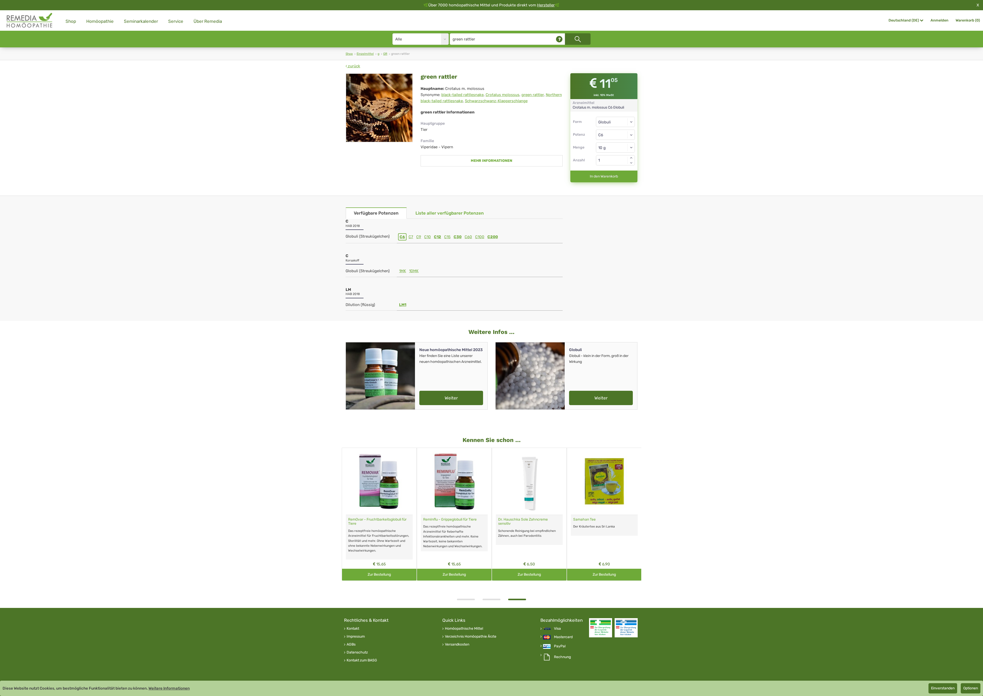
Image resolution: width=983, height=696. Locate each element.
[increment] (631, 157)
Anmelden (939, 20)
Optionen (970, 688)
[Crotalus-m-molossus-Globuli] (379, 108)
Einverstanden (943, 688)
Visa (557, 628)
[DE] (29, 20)
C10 (427, 237)
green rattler (532, 94)
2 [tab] (491, 599)
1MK (402, 271)
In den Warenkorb (604, 176)
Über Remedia (208, 21)
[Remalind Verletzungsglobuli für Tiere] (604, 481)
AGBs (351, 644)
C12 (437, 237)
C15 (447, 237)
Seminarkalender (141, 21)
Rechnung (562, 657)
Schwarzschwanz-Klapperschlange (496, 101)
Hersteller (546, 5)
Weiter (451, 397)
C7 (411, 237)
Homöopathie (100, 21)
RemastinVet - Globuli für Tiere (522, 519)
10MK (414, 271)
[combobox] (615, 135)
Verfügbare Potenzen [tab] (376, 213)
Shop (71, 21)
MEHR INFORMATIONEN (491, 161)
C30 (458, 237)
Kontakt (353, 628)
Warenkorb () (968, 20)
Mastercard (563, 637)
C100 (479, 237)
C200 (492, 237)
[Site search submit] (578, 39)
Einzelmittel (365, 54)
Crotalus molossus (502, 94)
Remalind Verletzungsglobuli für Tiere (603, 519)
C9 (418, 237)
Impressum (356, 636)
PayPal (559, 646)
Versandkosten (457, 644)
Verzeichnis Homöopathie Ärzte (470, 636)
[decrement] (631, 162)
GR (385, 54)
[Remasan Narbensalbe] (454, 481)
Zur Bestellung (379, 574)
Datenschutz (357, 652)
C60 (468, 237)
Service (175, 21)
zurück (353, 66)
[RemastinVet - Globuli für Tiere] (529, 481)
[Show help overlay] (559, 39)
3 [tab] (517, 599)
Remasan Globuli (361, 519)
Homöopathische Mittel (464, 628)
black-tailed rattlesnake (462, 94)
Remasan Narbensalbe (441, 519)
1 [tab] (466, 599)
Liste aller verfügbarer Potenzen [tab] (449, 213)
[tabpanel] (379, 514)
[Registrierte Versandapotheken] (600, 627)
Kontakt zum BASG (362, 660)
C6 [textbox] (600, 135)
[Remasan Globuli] (379, 481)
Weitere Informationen (169, 688)
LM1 (402, 304)
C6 (402, 237)
